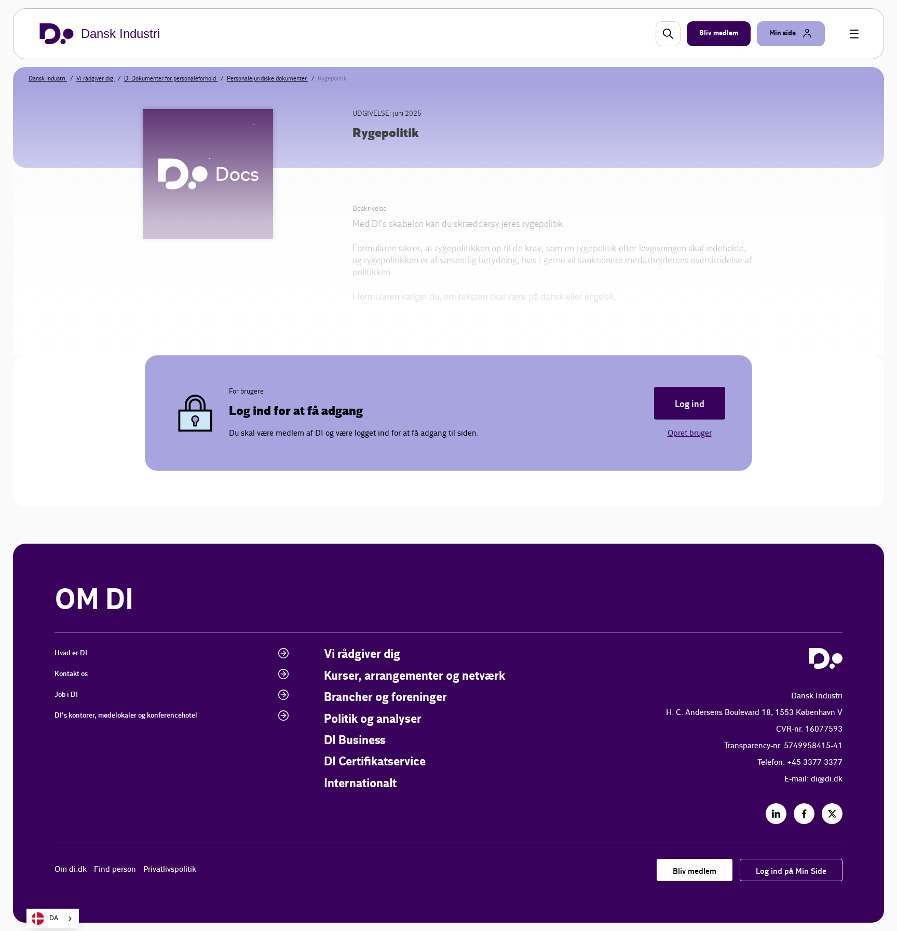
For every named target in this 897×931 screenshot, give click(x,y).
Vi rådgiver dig (95, 78)
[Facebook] (804, 813)
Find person (115, 869)
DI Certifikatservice (375, 762)
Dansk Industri (48, 78)
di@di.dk (826, 779)
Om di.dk (71, 869)
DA (53, 918)
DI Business (355, 740)
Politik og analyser (373, 719)
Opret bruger (690, 433)
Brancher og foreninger (385, 697)
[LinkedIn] (776, 813)
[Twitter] (832, 813)
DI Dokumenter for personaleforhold (171, 78)
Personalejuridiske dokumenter (267, 78)
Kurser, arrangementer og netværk (414, 676)
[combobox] (52, 918)
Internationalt (360, 783)
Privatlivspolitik (169, 869)
